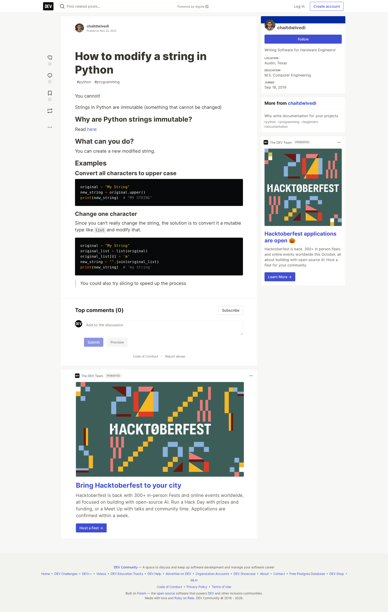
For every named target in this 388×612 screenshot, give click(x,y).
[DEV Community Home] (48, 6)
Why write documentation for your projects (301, 121)
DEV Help (154, 574)
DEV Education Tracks (127, 574)
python (84, 82)
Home (45, 574)
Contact (279, 574)
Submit (94, 342)
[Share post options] (49, 127)
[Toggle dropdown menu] (251, 375)
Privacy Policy (197, 587)
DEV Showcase (245, 574)
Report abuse (175, 356)
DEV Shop (336, 574)
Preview (117, 342)
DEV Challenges (65, 574)
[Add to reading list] (50, 95)
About (264, 574)
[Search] (62, 6)
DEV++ (87, 574)
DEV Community (126, 567)
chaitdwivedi (98, 26)
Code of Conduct (145, 356)
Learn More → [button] (280, 277)
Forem (141, 593)
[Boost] (50, 111)
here (92, 129)
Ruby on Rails (184, 598)
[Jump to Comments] (50, 78)
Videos (101, 574)
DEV (211, 593)
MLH (194, 580)
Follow (303, 39)
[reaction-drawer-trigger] (50, 60)
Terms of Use (221, 587)
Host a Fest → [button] (91, 528)
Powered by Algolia (191, 6)
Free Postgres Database (307, 574)
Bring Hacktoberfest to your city (128, 485)
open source (166, 593)
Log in (299, 6)
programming (107, 82)
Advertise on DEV (178, 574)
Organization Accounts (212, 574)
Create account (326, 6)
